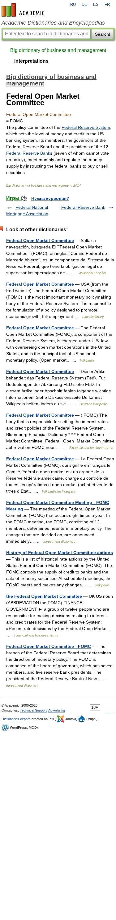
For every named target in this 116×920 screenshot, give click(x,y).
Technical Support (33, 710)
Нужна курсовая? (50, 198)
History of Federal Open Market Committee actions (59, 552)
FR (107, 4)
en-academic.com (24, 10)
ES (96, 4)
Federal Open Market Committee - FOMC (48, 646)
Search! (102, 34)
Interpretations (31, 61)
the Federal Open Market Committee (44, 596)
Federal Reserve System (86, 127)
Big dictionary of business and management (58, 50)
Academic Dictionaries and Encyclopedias (53, 23)
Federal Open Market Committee (40, 240)
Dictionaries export (16, 719)
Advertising (56, 710)
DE (84, 4)
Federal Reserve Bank (28, 153)
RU (73, 4)
